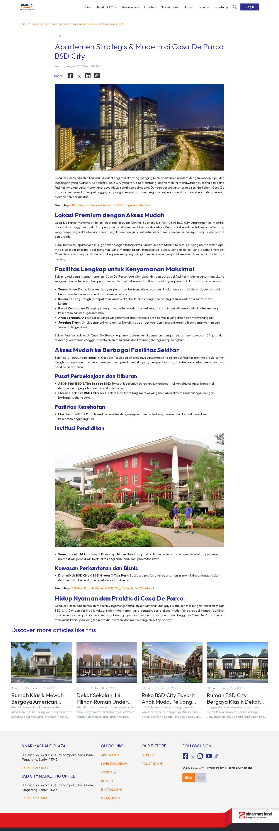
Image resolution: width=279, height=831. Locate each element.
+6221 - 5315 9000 (35, 798)
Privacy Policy (215, 767)
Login (250, 7)
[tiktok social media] (193, 756)
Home (87, 7)
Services (204, 7)
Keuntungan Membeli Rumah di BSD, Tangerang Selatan (111, 205)
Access (189, 7)
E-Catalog (221, 7)
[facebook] (70, 75)
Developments (130, 7)
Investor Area (112, 764)
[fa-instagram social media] (200, 756)
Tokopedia (150, 764)
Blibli (146, 755)
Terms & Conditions (239, 767)
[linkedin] (88, 75)
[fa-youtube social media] (209, 756)
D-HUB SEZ (109, 798)
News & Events (170, 7)
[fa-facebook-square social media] (185, 756)
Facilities (150, 7)
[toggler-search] (235, 7)
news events (39, 24)
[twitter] (79, 76)
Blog (105, 781)
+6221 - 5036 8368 (35, 768)
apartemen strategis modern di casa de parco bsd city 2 (87, 24)
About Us (108, 755)
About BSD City (106, 7)
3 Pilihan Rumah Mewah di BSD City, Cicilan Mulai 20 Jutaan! (113, 588)
